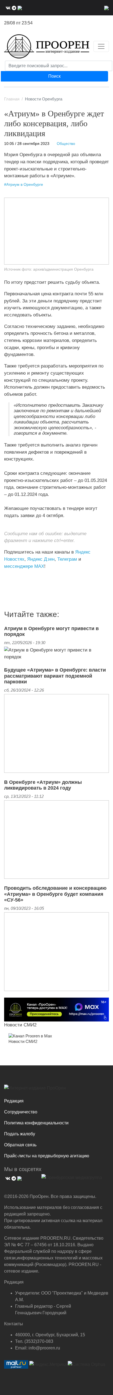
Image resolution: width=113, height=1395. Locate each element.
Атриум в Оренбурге (24, 185)
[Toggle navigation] (101, 46)
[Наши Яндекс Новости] (10, 577)
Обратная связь (20, 1145)
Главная (11, 99)
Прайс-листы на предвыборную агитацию (46, 1155)
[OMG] (71, 1179)
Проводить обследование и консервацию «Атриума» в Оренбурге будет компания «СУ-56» (55, 894)
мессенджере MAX (24, 566)
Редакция (14, 1101)
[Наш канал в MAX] (19, 7)
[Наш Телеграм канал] (14, 577)
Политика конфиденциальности (36, 1123)
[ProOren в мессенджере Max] (56, 1009)
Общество (66, 144)
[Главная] (46, 46)
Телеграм (67, 559)
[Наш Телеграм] (13, 7)
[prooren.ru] (56, 1090)
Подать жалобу (19, 1134)
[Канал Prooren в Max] (30, 1036)
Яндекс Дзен (41, 559)
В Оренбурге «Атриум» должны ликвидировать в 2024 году (43, 785)
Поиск (54, 76)
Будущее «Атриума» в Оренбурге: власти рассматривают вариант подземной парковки (55, 675)
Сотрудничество (20, 1112)
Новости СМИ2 (20, 1025)
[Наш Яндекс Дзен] (6, 577)
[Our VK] (7, 7)
